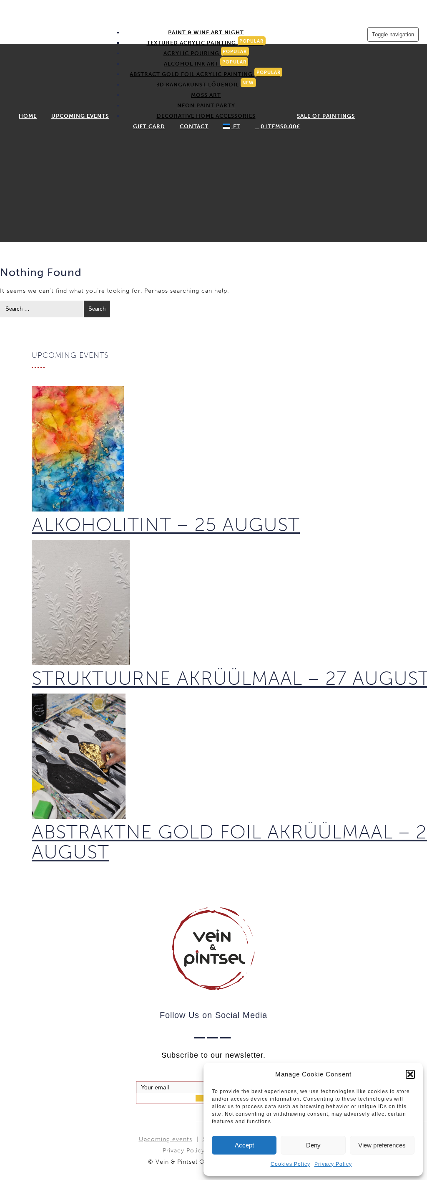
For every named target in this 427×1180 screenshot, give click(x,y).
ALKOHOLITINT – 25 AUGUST (166, 524)
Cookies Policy (290, 1164)
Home (28, 116)
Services (203, 22)
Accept (244, 1145)
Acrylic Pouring (205, 52)
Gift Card (149, 126)
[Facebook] (200, 1031)
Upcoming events (80, 116)
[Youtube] (226, 1031)
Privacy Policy (333, 1164)
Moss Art (206, 95)
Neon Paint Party (206, 105)
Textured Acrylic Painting (205, 42)
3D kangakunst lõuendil (205, 84)
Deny (313, 1145)
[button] (410, 1074)
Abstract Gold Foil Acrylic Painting (205, 73)
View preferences (382, 1145)
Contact (194, 126)
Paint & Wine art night (206, 32)
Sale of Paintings (326, 116)
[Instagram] (213, 1031)
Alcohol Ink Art (205, 63)
